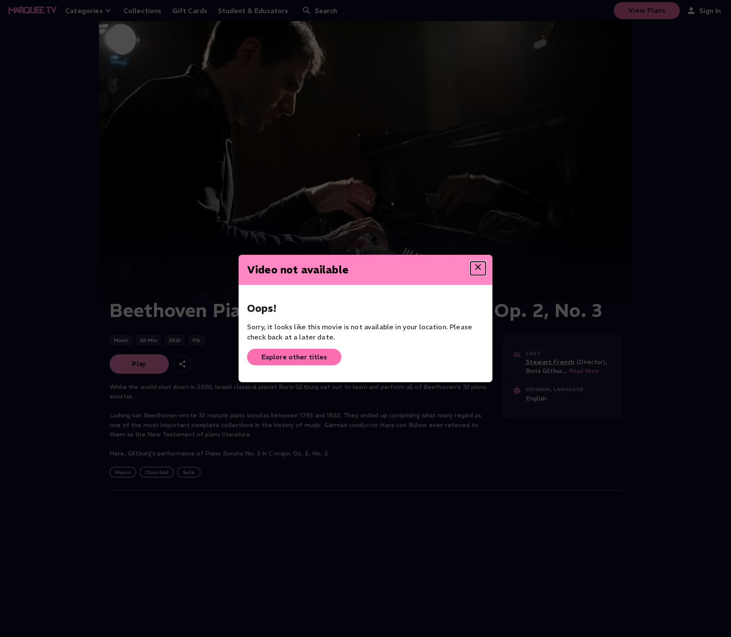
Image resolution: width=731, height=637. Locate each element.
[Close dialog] (478, 268)
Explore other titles (294, 357)
